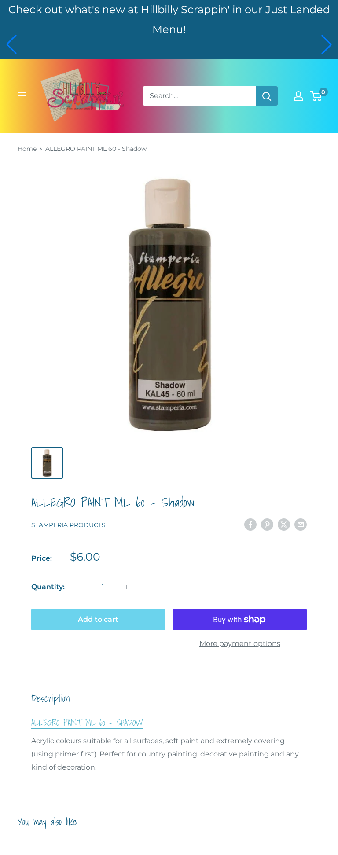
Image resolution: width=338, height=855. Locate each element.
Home (27, 149)
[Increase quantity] (126, 587)
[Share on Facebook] (250, 524)
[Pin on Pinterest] (267, 524)
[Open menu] (22, 95)
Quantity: (48, 587)
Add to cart (98, 619)
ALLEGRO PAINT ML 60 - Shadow (87, 722)
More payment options (239, 643)
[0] (316, 96)
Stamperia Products (68, 525)
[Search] (267, 96)
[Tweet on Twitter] (284, 524)
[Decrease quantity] (79, 587)
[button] (11, 44)
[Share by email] (300, 524)
